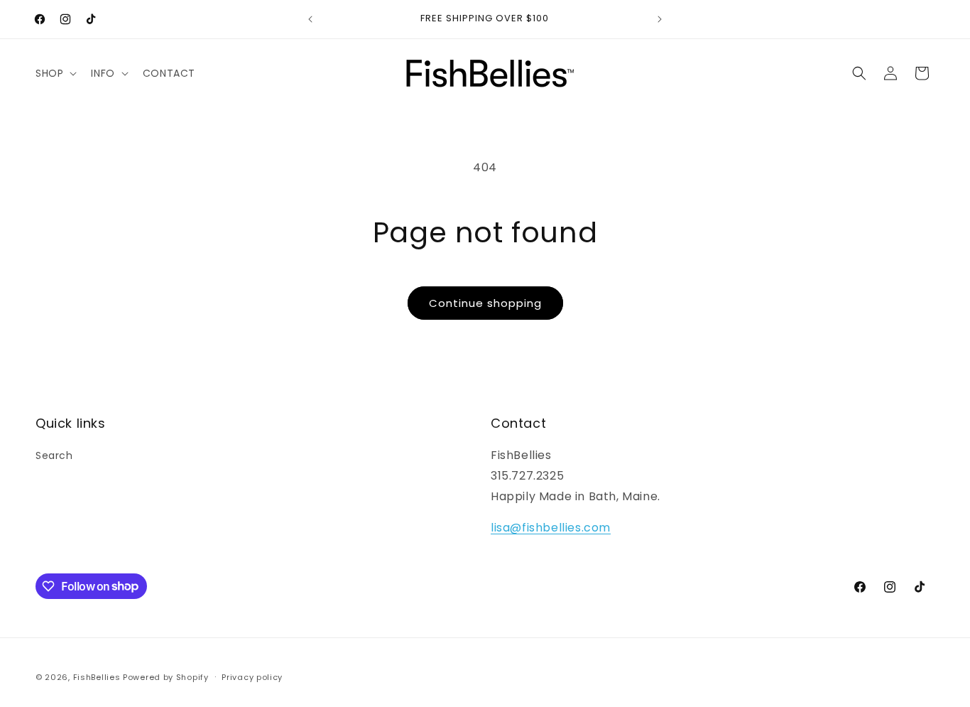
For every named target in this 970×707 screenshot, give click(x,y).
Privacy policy (252, 676)
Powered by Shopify (166, 677)
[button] (54, 73)
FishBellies (97, 677)
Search (54, 455)
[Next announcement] (659, 19)
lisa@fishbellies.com (551, 528)
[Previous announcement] (310, 19)
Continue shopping (485, 303)
